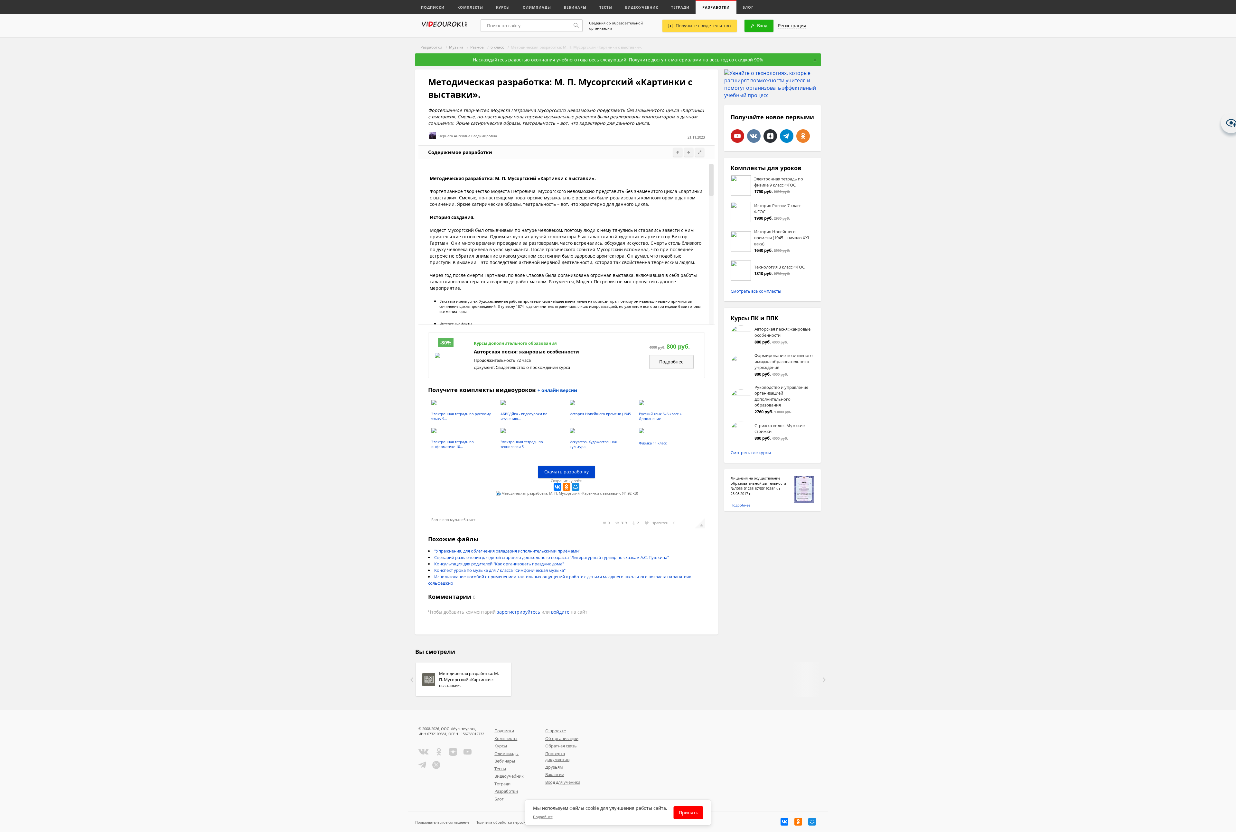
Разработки (716, 7)
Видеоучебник (641, 7)
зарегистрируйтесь (518, 612)
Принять (688, 812)
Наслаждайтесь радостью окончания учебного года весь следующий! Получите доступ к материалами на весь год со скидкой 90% (618, 60)
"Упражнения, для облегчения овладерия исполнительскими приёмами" (507, 551)
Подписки (433, 7)
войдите (560, 612)
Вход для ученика (562, 782)
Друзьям (554, 767)
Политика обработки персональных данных (513, 822)
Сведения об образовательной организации (616, 26)
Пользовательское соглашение (442, 822)
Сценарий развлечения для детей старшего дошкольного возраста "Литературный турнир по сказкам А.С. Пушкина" (551, 557)
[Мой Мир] (575, 487)
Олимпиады (537, 7)
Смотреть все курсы (751, 452)
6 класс (497, 47)
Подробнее (671, 362)
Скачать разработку (566, 472)
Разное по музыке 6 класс (453, 519)
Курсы (503, 7)
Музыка (456, 47)
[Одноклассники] (566, 487)
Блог (748, 7)
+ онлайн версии (557, 390)
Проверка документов (557, 757)
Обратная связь (561, 746)
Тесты (605, 7)
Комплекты (470, 7)
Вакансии (554, 774)
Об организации (561, 738)
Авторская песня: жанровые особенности (526, 352)
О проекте (555, 731)
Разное (477, 47)
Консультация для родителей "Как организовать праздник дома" (499, 564)
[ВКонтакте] (557, 487)
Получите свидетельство (703, 26)
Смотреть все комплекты (756, 291)
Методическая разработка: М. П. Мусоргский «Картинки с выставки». (469, 679)
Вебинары (575, 7)
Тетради (680, 7)
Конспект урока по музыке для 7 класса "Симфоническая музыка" (500, 570)
